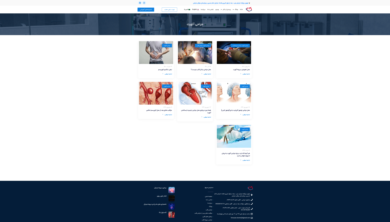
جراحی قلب (199, 45)
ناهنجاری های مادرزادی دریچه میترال (155, 204)
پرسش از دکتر (227, 9)
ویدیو (217, 9)
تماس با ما (210, 9)
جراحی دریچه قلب (236, 45)
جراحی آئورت (245, 45)
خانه (241, 9)
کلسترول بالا (162, 212)
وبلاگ (236, 9)
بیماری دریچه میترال (160, 188)
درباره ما (203, 9)
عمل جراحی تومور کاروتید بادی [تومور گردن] (235, 110)
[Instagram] (144, 3)
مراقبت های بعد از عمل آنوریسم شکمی (159, 110)
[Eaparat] (140, 3)
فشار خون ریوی (161, 196)
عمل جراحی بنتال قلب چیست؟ (201, 70)
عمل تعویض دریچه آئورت (241, 70)
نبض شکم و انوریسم (165, 70)
